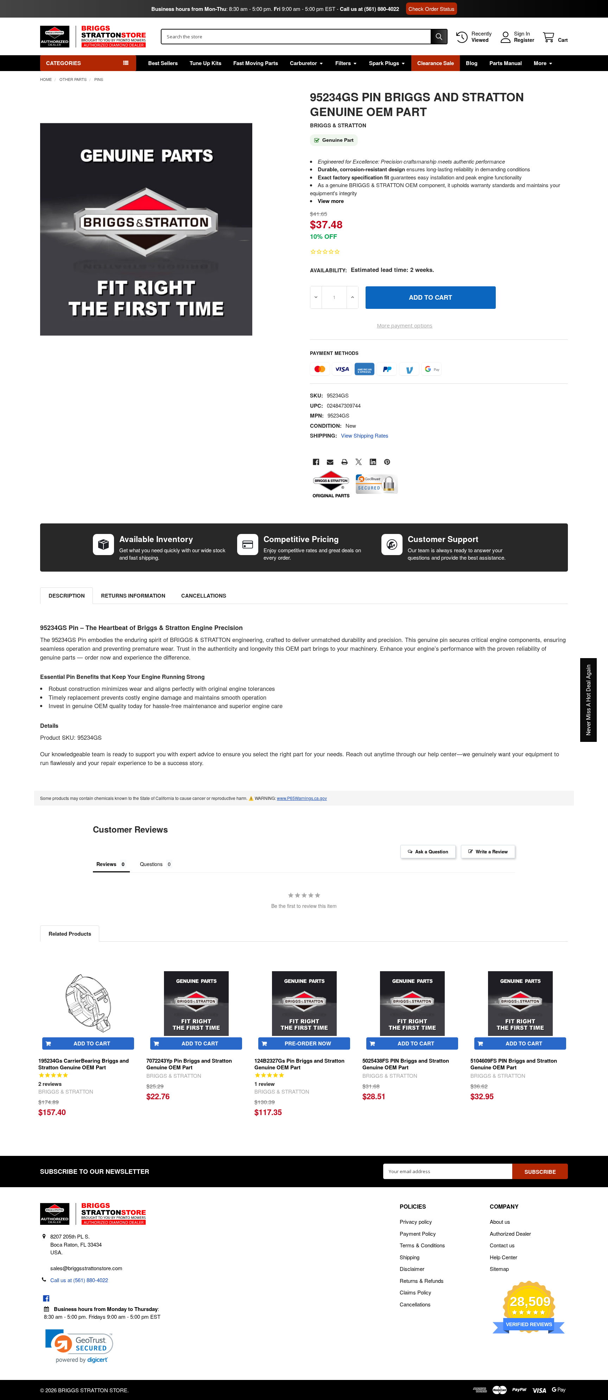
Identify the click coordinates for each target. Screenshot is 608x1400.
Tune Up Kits (205, 63)
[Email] (330, 462)
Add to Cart (92, 1043)
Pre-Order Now (308, 1043)
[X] (359, 462)
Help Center (503, 1257)
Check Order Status (431, 8)
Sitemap (499, 1268)
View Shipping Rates (364, 435)
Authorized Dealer (510, 1233)
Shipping (409, 1257)
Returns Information (133, 595)
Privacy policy (416, 1221)
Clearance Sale (435, 63)
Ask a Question (431, 851)
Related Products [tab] (70, 933)
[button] (79, 1346)
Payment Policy (418, 1233)
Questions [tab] (151, 863)
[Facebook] (316, 462)
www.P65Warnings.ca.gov (302, 798)
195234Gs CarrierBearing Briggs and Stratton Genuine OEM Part (83, 1064)
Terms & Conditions (422, 1245)
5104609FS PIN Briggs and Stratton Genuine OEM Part (513, 1064)
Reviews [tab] (106, 863)
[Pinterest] (387, 462)
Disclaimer (412, 1268)
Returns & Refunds (422, 1280)
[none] (146, 229)
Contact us (502, 1245)
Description (67, 595)
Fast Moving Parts (255, 63)
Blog (471, 63)
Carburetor (303, 63)
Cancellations (203, 595)
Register (524, 40)
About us (500, 1221)
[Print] (344, 462)
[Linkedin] (373, 462)
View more (331, 201)
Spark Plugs (384, 63)
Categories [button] (63, 63)
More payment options (404, 325)
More (540, 63)
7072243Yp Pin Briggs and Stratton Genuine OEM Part (189, 1064)
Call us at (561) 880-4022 (369, 9)
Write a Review (492, 851)
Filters (343, 63)
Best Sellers (163, 63)
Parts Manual (505, 63)
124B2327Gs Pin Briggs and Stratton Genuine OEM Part (299, 1064)
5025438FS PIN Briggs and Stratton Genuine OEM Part (405, 1064)
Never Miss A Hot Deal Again (588, 700)
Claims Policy (415, 1292)
